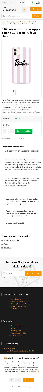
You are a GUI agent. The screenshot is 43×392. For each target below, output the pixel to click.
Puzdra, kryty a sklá (13, 22)
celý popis (36, 112)
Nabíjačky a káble (16, 331)
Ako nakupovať (16, 299)
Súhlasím (28, 380)
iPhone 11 (31, 22)
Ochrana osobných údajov (19, 306)
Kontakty (14, 309)
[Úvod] (9, 9)
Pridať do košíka (23, 131)
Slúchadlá (14, 328)
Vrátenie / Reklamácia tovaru (20, 304)
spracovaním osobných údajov (20, 278)
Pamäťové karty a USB (18, 333)
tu (30, 387)
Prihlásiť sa (31, 273)
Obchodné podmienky (18, 302)
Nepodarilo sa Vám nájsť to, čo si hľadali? (20, 351)
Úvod (2, 22)
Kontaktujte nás (11, 349)
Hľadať (36, 16)
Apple (23, 22)
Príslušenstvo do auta (18, 336)
